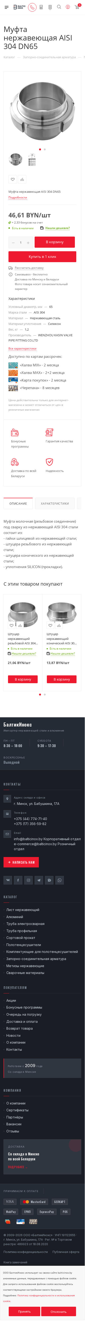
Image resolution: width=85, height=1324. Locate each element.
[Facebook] (18, 880)
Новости (13, 1035)
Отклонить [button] (59, 1312)
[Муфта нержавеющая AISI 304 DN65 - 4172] (42, 112)
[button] (40, 149)
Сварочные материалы (25, 973)
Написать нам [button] (23, 862)
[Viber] (49, 880)
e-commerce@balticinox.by (35, 844)
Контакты (14, 1049)
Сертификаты (17, 1110)
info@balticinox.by (28, 839)
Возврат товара (19, 1028)
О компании (15, 1042)
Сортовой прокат (20, 938)
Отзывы (12, 1131)
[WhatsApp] (59, 880)
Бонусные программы (24, 1007)
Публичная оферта (66, 1252)
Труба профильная (21, 931)
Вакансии (13, 1124)
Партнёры (14, 1117)
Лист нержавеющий (22, 910)
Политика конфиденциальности (26, 1252)
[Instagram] (28, 880)
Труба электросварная (25, 924)
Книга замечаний (15, 1262)
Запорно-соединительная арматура (36, 959)
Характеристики (55, 504)
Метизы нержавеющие (25, 966)
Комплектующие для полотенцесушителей (42, 952)
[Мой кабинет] (68, 7)
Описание (18, 504)
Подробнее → (18, 1167)
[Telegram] (39, 880)
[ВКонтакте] (8, 880)
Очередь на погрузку (24, 1014)
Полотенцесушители (23, 945)
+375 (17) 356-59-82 (30, 824)
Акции (11, 1000)
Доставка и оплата (22, 1021)
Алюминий (14, 917)
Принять (24, 1311)
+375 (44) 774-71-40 (30, 819)
